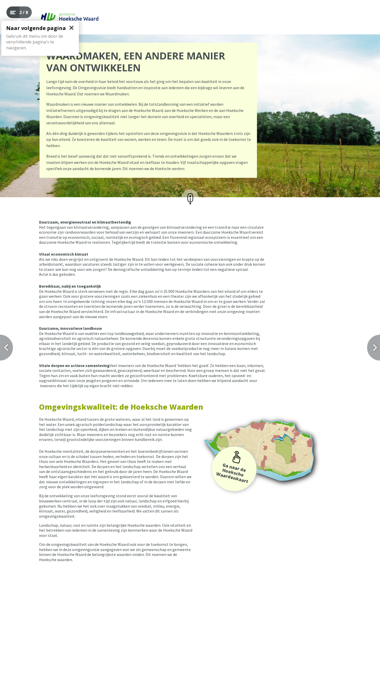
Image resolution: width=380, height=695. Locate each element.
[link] (234, 469)
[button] (190, 197)
